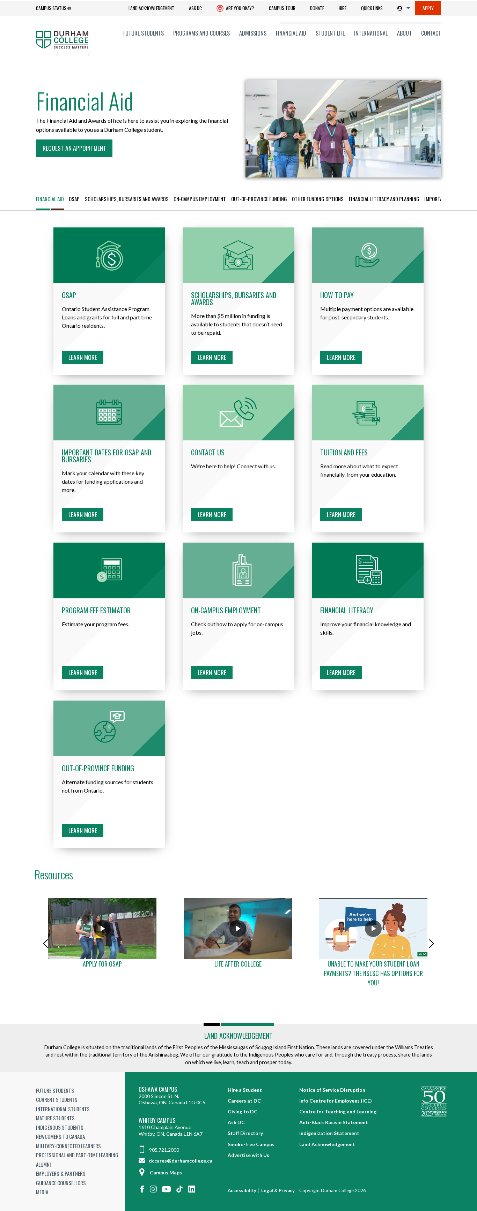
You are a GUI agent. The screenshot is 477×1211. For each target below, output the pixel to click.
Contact (431, 33)
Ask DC (195, 8)
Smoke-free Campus (251, 1144)
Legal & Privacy (278, 1190)
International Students (63, 1109)
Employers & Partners (61, 1173)
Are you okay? (239, 8)
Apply (428, 8)
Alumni (43, 1164)
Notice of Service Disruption (332, 1090)
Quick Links (372, 8)
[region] (238, 943)
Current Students (57, 1099)
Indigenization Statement (329, 1133)
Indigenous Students (59, 1127)
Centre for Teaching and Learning (337, 1111)
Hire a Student (245, 1090)
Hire (342, 8)
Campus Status (51, 8)
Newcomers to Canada (60, 1136)
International (371, 33)
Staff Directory (245, 1133)
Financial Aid (291, 33)
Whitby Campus (157, 1120)
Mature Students (55, 1118)
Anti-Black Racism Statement (333, 1122)
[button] (45, 943)
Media (42, 1192)
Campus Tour (282, 8)
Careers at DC (244, 1101)
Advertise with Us (248, 1155)
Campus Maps (166, 1172)
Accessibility (242, 1190)
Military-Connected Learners (68, 1146)
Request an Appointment (74, 147)
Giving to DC (242, 1111)
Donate (317, 8)
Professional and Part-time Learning (77, 1155)
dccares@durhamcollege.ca (180, 1161)
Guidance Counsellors (61, 1183)
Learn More (82, 357)
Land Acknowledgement (151, 8)
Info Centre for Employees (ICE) (335, 1101)
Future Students (143, 33)
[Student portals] (402, 8)
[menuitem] (151, 8)
